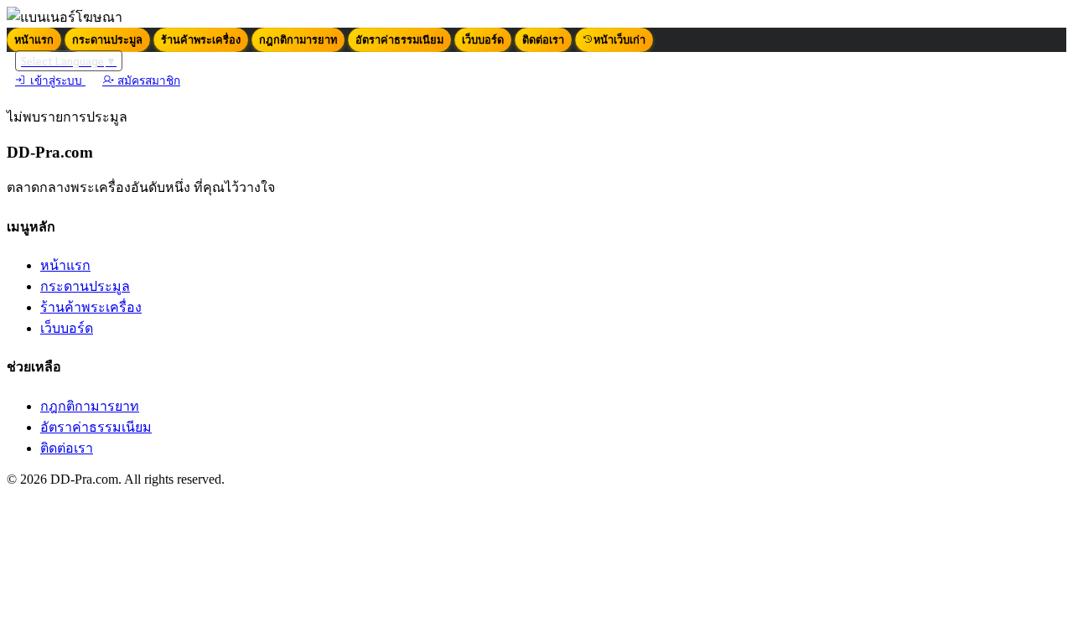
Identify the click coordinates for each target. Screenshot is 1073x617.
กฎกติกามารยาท (298, 40)
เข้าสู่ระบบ (56, 81)
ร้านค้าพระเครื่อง (201, 40)
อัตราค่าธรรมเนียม (399, 40)
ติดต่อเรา (543, 40)
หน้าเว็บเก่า (619, 40)
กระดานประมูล (107, 40)
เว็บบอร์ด (483, 40)
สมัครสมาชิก (147, 81)
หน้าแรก (34, 40)
